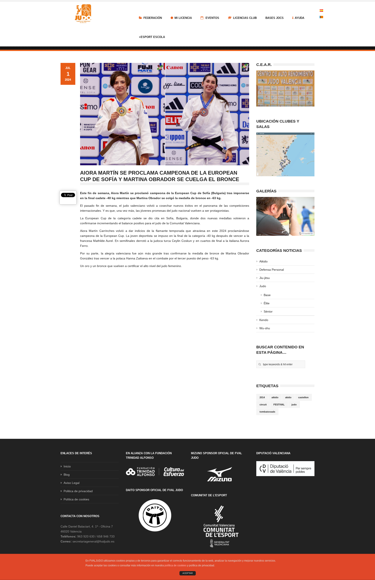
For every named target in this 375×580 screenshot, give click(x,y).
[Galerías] (285, 216)
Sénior (268, 311)
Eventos (212, 18)
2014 (262, 397)
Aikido (263, 261)
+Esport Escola (152, 37)
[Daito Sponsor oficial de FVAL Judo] (155, 515)
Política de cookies (76, 499)
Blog (67, 474)
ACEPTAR (188, 573)
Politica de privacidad (78, 491)
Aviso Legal (71, 483)
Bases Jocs (274, 18)
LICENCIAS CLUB (245, 18)
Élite (267, 303)
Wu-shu (264, 328)
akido (288, 397)
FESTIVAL (279, 404)
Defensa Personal (271, 269)
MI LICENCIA (183, 18)
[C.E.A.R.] (285, 88)
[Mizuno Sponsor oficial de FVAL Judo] (220, 474)
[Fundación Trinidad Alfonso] (155, 471)
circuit (263, 404)
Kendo (263, 320)
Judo (262, 286)
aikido (274, 397)
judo (294, 404)
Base (267, 295)
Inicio (67, 466)
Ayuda (299, 18)
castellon (303, 397)
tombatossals (267, 411)
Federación (152, 18)
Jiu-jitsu (264, 278)
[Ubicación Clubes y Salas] (285, 154)
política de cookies (175, 565)
